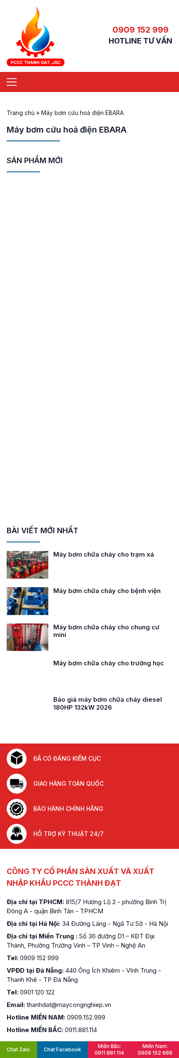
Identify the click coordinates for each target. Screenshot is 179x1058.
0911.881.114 (81, 1030)
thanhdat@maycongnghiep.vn (69, 1005)
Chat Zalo (18, 1049)
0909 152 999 (140, 30)
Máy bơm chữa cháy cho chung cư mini (106, 631)
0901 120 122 (37, 992)
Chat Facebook (62, 1049)
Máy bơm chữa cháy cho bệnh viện (107, 591)
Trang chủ (21, 112)
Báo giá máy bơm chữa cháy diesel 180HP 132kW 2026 (107, 703)
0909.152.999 (86, 1017)
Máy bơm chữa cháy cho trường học (108, 663)
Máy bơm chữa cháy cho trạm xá (103, 554)
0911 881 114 (109, 1049)
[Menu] (12, 82)
